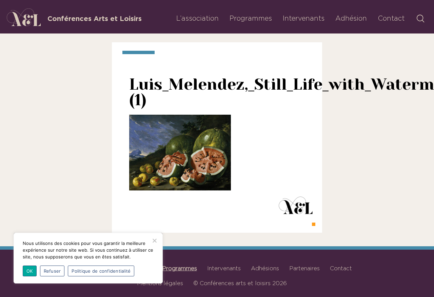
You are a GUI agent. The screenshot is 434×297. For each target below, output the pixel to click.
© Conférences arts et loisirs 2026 (240, 283)
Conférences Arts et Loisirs (94, 19)
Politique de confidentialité (101, 271)
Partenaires (304, 268)
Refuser (52, 271)
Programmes (251, 18)
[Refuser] (154, 240)
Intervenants (303, 18)
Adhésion (351, 18)
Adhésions (265, 268)
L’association (197, 18)
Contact (391, 18)
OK (29, 271)
